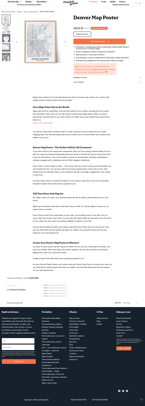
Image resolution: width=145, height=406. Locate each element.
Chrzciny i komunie (77, 321)
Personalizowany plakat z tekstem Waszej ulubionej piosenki (52, 327)
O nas (103, 1)
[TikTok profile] (128, 391)
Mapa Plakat (47, 353)
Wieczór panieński (76, 356)
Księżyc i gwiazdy (49, 333)
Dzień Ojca (73, 330)
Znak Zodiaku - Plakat (50, 371)
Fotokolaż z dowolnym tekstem (54, 377)
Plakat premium (82, 34)
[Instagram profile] (124, 391)
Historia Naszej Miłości (51, 359)
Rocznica (72, 342)
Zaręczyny (73, 359)
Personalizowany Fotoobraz (53, 374)
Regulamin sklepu (123, 327)
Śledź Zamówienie (123, 318)
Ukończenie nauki (76, 351)
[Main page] (70, 3)
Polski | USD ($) (124, 348)
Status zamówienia (120, 4)
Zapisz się (19, 361)
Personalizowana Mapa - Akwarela (52, 319)
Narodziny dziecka (76, 336)
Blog (98, 321)
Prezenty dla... (14, 1)
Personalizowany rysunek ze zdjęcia (53, 337)
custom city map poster (42, 123)
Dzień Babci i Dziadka (77, 324)
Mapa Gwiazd (47, 356)
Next (65, 42)
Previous (16, 42)
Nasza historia (102, 318)
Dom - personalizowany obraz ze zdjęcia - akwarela (54, 349)
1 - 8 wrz (93, 69)
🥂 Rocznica (92, 1)
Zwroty (119, 324)
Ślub (71, 345)
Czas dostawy (122, 321)
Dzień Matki (74, 327)
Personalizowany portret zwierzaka (51, 343)
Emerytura (73, 333)
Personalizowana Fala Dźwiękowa (50, 363)
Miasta (19, 11)
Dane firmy (120, 333)
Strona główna (10, 11)
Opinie (113, 1)
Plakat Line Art (47, 380)
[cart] (139, 3)
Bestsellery (42, 1)
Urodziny (72, 353)
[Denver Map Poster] (41, 42)
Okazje (28, 1)
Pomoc (122, 1)
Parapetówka (74, 339)
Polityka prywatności (124, 330)
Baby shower (74, 318)
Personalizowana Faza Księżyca (54, 368)
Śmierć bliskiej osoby (77, 348)
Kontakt (119, 336)
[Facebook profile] (120, 391)
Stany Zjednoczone (31, 11)
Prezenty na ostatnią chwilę (29, 4)
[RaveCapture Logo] (31, 278)
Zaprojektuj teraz (98, 41)
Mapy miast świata (49, 383)
